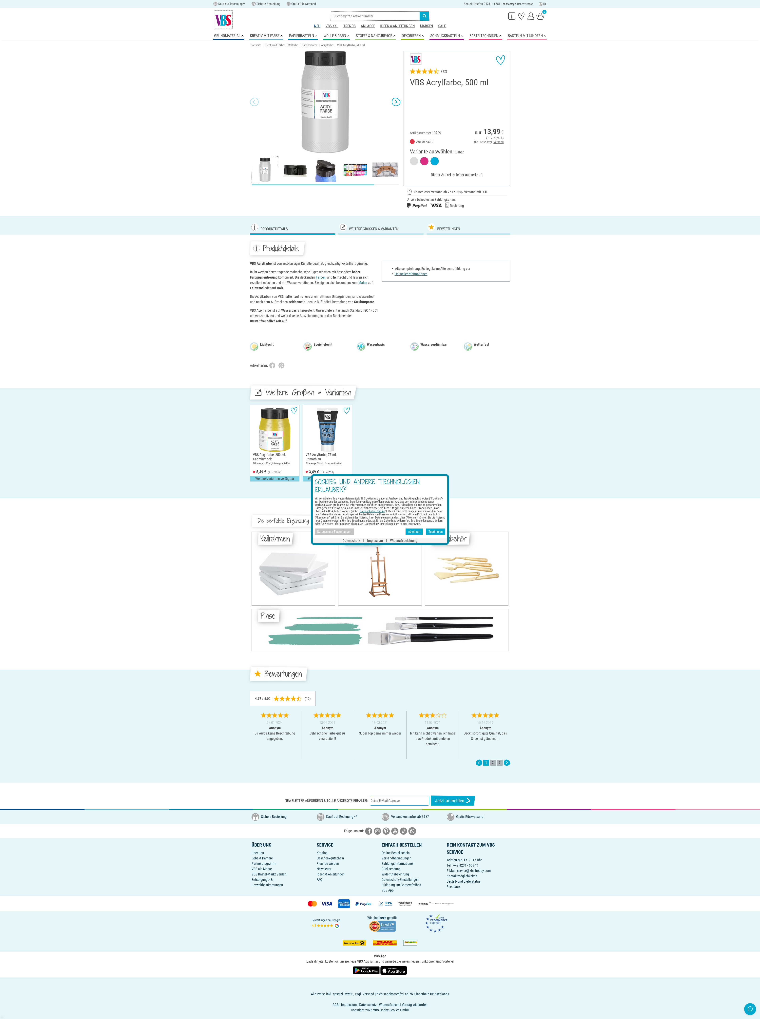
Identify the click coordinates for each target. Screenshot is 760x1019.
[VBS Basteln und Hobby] (223, 19)
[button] (254, 102)
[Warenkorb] (540, 16)
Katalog (322, 853)
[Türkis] (434, 161)
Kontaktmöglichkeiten (462, 876)
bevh (382, 918)
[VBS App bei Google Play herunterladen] (366, 970)
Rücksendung (391, 869)
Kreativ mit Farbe (274, 45)
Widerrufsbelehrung (395, 874)
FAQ (319, 879)
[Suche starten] (424, 16)
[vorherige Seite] (479, 762)
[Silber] (414, 161)
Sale (442, 26)
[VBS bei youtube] (395, 831)
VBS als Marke (262, 869)
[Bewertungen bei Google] (326, 923)
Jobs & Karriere (262, 858)
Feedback (453, 887)
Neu (317, 26)
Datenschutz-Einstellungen (400, 879)
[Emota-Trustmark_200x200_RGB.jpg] (436, 923)
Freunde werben (328, 863)
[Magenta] (424, 161)
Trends (349, 26)
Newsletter (324, 869)
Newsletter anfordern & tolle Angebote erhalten (326, 800)
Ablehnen (414, 531)
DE (545, 4)
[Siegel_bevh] (382, 926)
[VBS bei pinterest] (386, 831)
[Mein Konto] (531, 16)
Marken (426, 26)
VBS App (388, 890)
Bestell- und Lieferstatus (463, 881)
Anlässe (368, 26)
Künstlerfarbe (309, 45)
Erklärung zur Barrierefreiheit (401, 885)
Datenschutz (351, 541)
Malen (362, 283)
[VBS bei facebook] (369, 831)
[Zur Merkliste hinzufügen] (500, 60)
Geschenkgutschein (330, 858)
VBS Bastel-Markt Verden (269, 874)
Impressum (375, 541)
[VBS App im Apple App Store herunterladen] (393, 970)
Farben (321, 277)
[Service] (512, 16)
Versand (498, 142)
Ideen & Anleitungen (397, 26)
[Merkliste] (521, 16)
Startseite (255, 45)
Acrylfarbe (327, 45)
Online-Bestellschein (396, 853)
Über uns (258, 853)
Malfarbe (293, 45)
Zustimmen (435, 531)
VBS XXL (332, 26)
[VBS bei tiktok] (404, 831)
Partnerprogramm (264, 863)
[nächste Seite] (507, 762)
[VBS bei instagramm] (377, 831)
